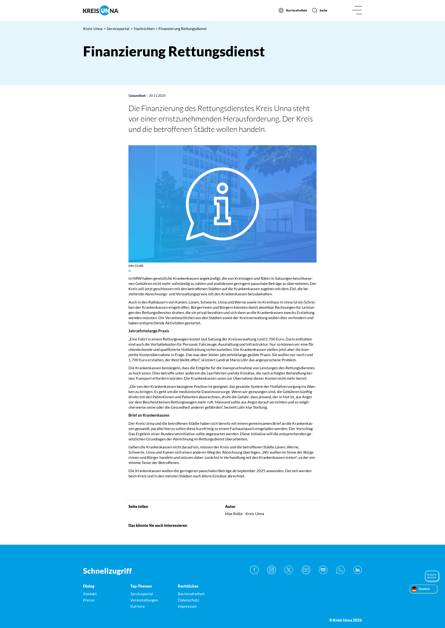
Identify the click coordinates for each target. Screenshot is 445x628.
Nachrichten (143, 28)
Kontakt (90, 593)
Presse (89, 600)
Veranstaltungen (144, 600)
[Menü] (357, 10)
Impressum (187, 606)
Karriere (137, 606)
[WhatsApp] (340, 570)
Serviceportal (117, 28)
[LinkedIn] (357, 570)
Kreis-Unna (92, 28)
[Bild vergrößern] (222, 204)
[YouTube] (306, 570)
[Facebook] (254, 570)
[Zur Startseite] (116, 10)
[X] (288, 570)
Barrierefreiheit (191, 593)
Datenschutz (188, 600)
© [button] (129, 271)
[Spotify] (323, 570)
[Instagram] (271, 570)
